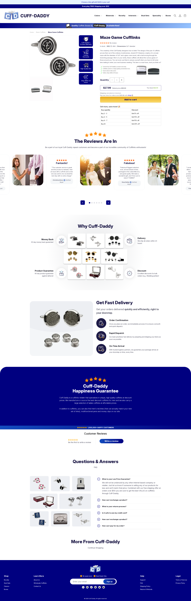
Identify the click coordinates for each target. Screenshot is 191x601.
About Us (37, 580)
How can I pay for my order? (113, 526)
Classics (6, 586)
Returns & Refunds (146, 589)
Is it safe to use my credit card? (114, 513)
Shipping (103, 93)
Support (142, 580)
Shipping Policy (145, 586)
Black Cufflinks (41, 32)
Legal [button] (178, 576)
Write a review (111, 441)
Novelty (6, 580)
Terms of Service (181, 580)
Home (32, 32)
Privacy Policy (180, 583)
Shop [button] (6, 576)
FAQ (141, 583)
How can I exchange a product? (114, 500)
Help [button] (142, 576)
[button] (98, 15)
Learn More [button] (39, 576)
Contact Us (37, 586)
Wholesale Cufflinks (40, 583)
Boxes (6, 589)
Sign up (110, 582)
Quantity (104, 80)
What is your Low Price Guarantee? (116, 479)
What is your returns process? (114, 506)
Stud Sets (7, 583)
